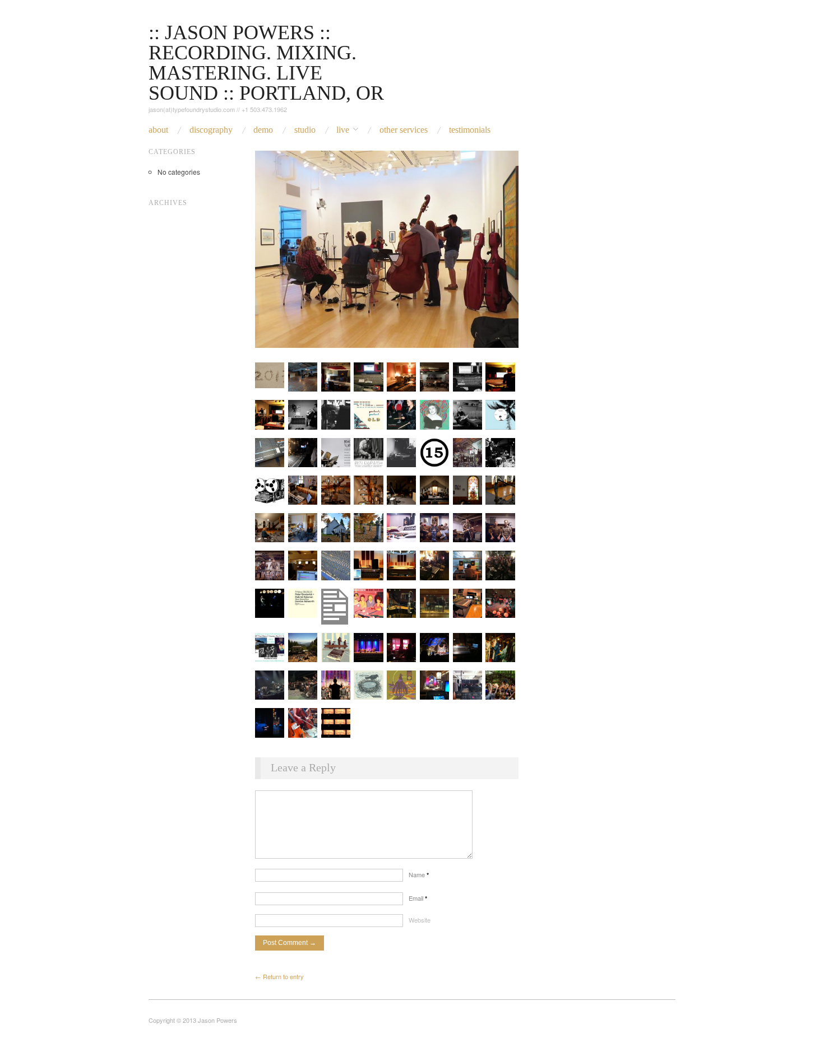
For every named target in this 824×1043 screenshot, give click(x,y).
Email (418, 897)
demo (263, 129)
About (158, 129)
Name (419, 874)
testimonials (469, 129)
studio (305, 129)
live (342, 129)
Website (419, 919)
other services (403, 129)
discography (211, 129)
